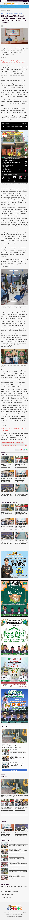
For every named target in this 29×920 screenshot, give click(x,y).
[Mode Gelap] (25, 4)
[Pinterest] (13, 908)
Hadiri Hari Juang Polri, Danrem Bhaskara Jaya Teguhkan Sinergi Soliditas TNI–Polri (21, 466)
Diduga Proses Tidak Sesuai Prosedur (15, 26)
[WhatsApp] (18, 908)
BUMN (5, 13)
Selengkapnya (14, 770)
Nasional (13, 13)
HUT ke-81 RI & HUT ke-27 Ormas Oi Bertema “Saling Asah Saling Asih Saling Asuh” (21, 494)
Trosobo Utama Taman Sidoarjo (9, 445)
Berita (2, 13)
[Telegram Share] (24, 450)
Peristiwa (20, 13)
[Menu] (2, 4)
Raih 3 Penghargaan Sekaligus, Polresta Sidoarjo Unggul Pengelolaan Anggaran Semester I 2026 (20, 480)
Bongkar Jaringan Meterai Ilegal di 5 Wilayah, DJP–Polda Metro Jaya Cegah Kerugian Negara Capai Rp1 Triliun (7, 494)
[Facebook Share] (16, 450)
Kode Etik (10, 912)
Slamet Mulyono (19, 442)
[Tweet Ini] (18, 450)
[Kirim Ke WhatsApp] (27, 450)
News (16, 13)
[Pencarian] (27, 4)
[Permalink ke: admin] (2, 25)
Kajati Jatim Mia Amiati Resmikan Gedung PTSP (17, 877)
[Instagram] (16, 908)
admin (5, 25)
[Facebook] (8, 908)
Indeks (4, 912)
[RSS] (21, 908)
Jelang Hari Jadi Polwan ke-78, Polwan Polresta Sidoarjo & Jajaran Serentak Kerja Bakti (6, 466)
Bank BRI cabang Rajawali (8, 442)
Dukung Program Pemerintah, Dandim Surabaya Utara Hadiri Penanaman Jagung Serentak (18, 864)
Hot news (9, 13)
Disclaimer (8, 914)
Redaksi (24, 912)
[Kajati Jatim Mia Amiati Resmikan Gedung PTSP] (4, 877)
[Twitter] (11, 908)
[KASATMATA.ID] (10, 4)
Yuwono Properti (23, 445)
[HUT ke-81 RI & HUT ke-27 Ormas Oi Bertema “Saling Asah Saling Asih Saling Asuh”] (21, 488)
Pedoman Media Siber (18, 914)
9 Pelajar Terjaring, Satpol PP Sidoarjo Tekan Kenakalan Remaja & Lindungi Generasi (7, 480)
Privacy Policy (17, 912)
